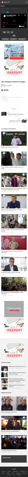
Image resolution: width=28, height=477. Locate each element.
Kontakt (4, 471)
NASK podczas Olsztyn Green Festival (9, 147)
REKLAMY (8, 97)
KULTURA (7, 8)
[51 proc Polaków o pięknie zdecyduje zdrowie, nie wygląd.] (14, 159)
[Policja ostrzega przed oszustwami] (14, 403)
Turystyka (18, 473)
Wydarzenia (15, 471)
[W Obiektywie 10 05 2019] (14, 122)
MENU (3, 6)
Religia (8, 473)
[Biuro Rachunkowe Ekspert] (14, 359)
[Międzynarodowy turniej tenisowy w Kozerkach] (14, 201)
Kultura (3, 473)
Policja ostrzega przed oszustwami (9, 411)
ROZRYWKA (12, 97)
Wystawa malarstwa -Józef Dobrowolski (10, 431)
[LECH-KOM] (14, 59)
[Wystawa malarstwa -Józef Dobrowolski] (14, 423)
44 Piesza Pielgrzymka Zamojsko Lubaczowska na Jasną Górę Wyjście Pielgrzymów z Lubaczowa (17, 380)
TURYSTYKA (20, 97)
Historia (9, 471)
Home (2, 8)
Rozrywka (24, 473)
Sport (13, 473)
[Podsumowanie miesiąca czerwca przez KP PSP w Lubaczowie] (14, 243)
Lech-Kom (14, 468)
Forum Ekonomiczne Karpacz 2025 (9, 450)
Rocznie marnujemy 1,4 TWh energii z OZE (10, 272)
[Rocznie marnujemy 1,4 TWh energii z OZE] (14, 264)
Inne (14, 474)
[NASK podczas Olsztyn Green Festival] (14, 139)
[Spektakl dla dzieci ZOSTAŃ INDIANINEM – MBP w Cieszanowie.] (14, 284)
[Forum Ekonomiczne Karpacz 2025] (14, 442)
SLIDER (16, 97)
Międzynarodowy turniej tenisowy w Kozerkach (11, 209)
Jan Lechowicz (8, 85)
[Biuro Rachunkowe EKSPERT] (14, 75)
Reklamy (9, 474)
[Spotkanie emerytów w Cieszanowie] (14, 115)
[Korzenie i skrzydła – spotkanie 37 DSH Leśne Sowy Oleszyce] (14, 221)
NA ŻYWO (19, 474)
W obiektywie (23, 471)
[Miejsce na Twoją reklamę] (14, 316)
